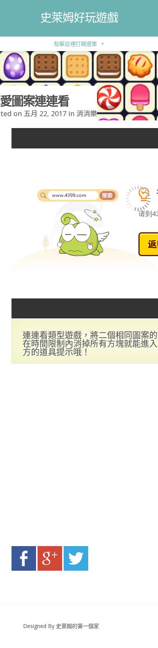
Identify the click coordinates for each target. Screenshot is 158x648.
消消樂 (86, 113)
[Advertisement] (79, 457)
